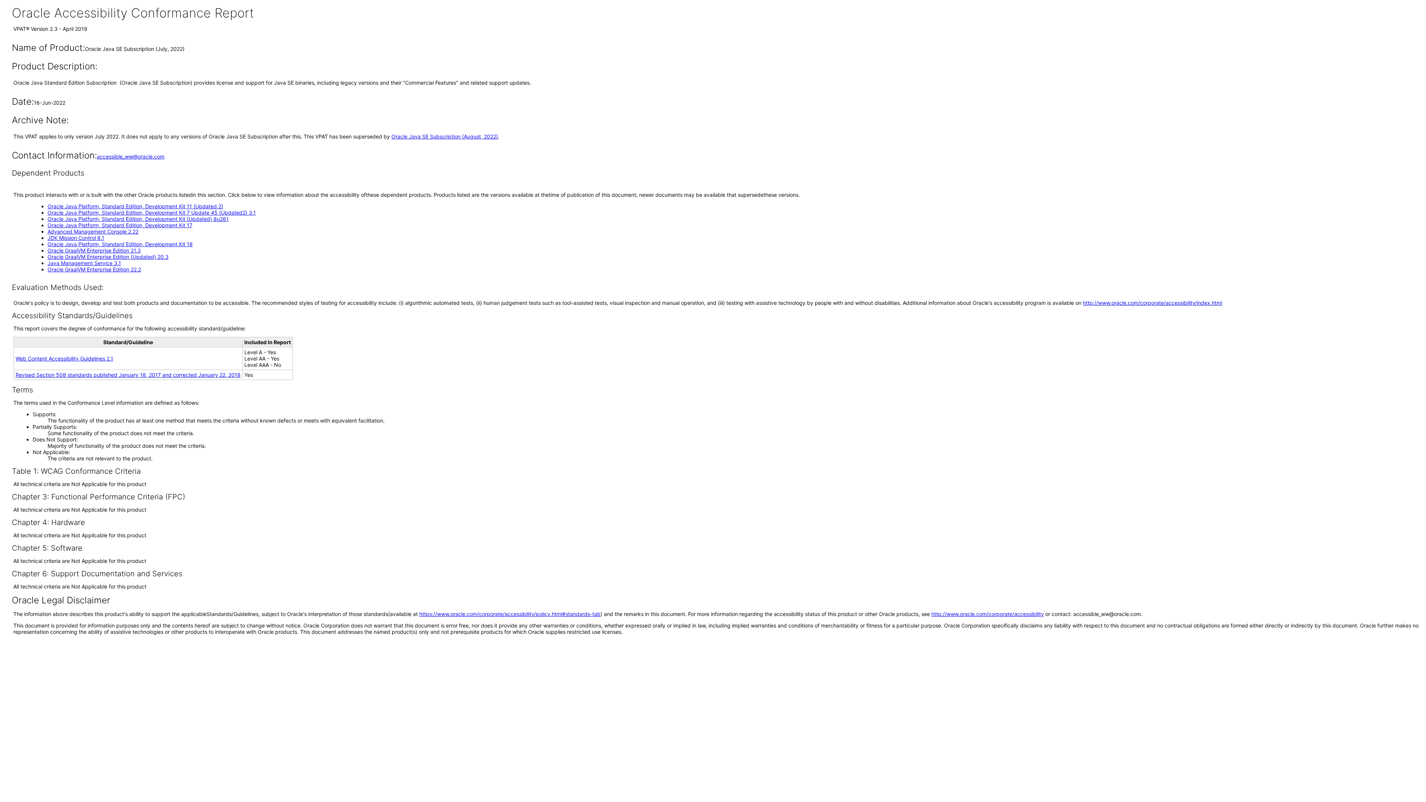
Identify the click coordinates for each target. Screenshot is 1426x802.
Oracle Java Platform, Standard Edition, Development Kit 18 (120, 244)
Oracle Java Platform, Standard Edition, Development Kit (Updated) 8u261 (138, 219)
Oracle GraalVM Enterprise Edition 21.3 (94, 250)
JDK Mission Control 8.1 (76, 238)
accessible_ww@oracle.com (131, 156)
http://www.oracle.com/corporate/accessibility (987, 614)
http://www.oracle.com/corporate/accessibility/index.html (1152, 303)
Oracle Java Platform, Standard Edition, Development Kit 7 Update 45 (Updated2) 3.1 (152, 212)
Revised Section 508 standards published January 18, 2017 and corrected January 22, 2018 (128, 375)
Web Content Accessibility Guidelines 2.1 (64, 358)
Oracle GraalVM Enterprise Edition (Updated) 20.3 (108, 257)
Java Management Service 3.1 (84, 263)
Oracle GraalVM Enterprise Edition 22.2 (94, 269)
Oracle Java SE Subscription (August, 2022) (444, 136)
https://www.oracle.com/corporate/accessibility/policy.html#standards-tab (509, 614)
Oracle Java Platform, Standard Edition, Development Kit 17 (120, 225)
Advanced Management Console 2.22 (93, 231)
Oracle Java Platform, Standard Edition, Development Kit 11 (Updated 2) (135, 206)
